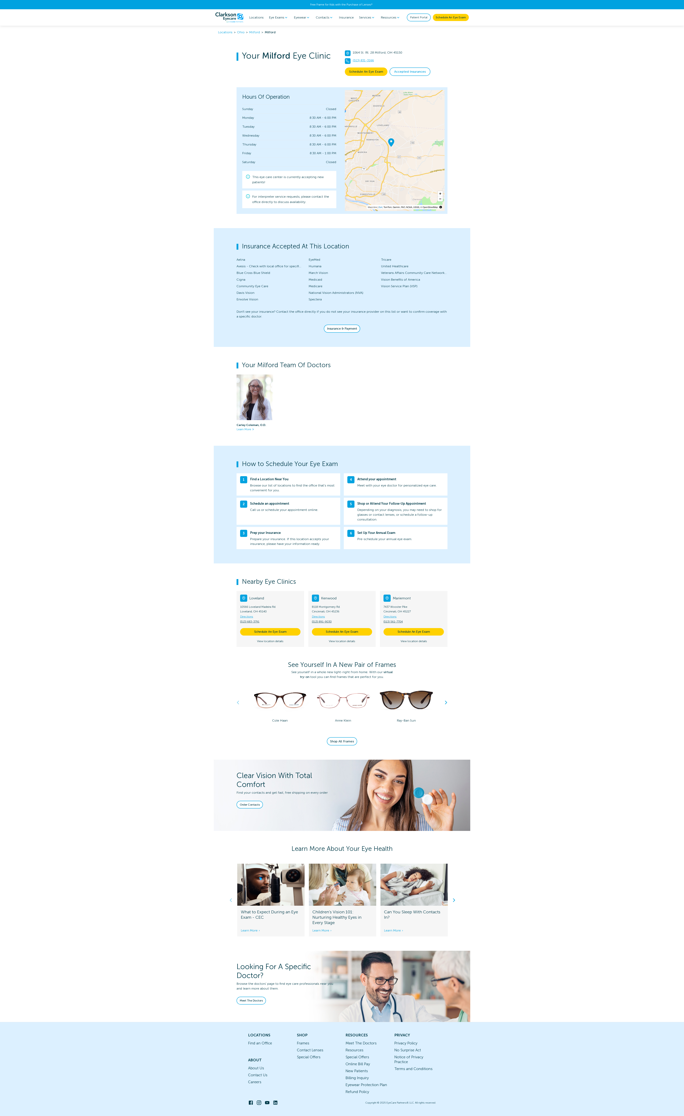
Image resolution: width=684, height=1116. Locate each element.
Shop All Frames (342, 741)
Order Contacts (250, 804)
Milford (254, 32)
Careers (254, 1082)
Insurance (346, 17)
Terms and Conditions (413, 1068)
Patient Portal (419, 17)
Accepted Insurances (410, 72)
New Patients (357, 1071)
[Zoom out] (440, 198)
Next (446, 702)
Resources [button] (388, 17)
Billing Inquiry (357, 1078)
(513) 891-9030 (322, 621)
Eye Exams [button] (276, 17)
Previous (238, 702)
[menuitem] (279, 17)
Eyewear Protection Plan (366, 1085)
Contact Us (257, 1075)
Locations (256, 17)
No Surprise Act (407, 1050)
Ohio (241, 32)
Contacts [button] (322, 17)
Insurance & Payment (342, 329)
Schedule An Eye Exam (451, 17)
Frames (303, 1043)
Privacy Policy (405, 1043)
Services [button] (365, 17)
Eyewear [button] (300, 17)
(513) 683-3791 (249, 621)
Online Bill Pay (358, 1064)
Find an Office (260, 1043)
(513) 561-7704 (393, 621)
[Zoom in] (440, 193)
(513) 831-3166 (363, 60)
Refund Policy (357, 1091)
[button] (342, 581)
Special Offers (308, 1057)
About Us (256, 1068)
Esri (380, 207)
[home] (229, 17)
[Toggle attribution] (441, 207)
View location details (270, 641)
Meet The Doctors (251, 1000)
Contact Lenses (310, 1050)
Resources (354, 1050)
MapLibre (372, 207)
